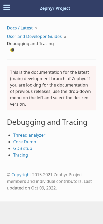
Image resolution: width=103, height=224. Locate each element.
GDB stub (22, 148)
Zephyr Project (55, 8)
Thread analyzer (29, 135)
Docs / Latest (20, 28)
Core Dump (24, 142)
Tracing (20, 155)
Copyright (21, 175)
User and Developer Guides (34, 36)
